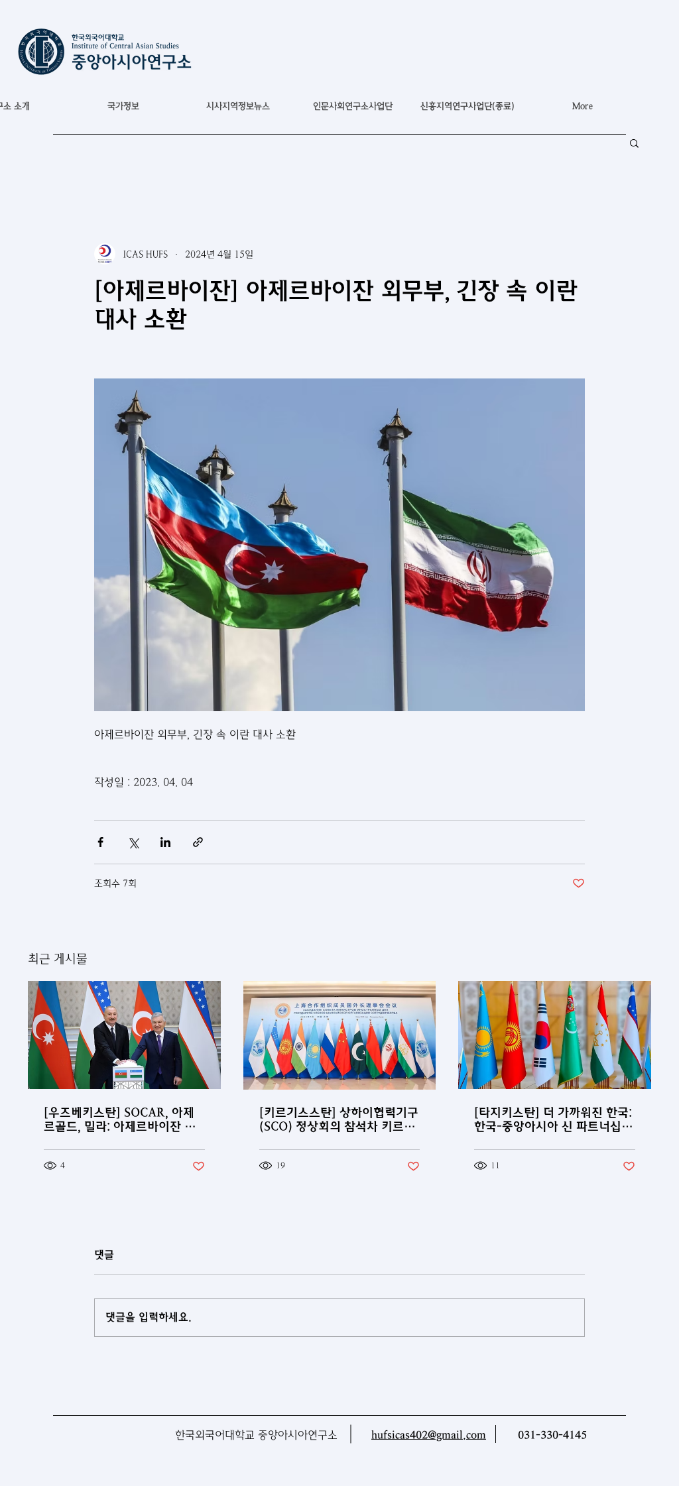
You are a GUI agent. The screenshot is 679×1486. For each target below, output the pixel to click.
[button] (123, 106)
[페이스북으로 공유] (100, 842)
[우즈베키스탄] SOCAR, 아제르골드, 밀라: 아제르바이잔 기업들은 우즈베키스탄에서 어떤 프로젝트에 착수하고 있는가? (120, 1119)
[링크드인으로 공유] (165, 842)
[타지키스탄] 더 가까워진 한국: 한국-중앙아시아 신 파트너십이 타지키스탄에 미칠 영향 (553, 1119)
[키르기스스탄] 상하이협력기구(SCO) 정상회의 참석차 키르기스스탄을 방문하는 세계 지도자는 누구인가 (338, 1119)
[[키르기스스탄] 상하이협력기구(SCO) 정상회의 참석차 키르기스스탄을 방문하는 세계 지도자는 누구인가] (339, 1035)
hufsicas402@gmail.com (428, 1435)
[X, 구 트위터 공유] (133, 842)
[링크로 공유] (198, 842)
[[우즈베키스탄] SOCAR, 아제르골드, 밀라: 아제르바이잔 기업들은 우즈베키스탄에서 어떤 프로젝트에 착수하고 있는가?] (124, 1035)
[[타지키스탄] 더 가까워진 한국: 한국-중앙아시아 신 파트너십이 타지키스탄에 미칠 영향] (554, 1035)
